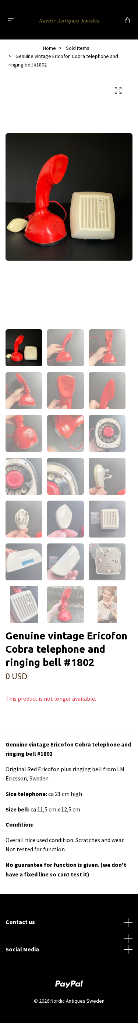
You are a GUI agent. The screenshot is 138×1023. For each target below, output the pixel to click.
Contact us (20, 922)
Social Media (22, 949)
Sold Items (77, 48)
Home (49, 48)
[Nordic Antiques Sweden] (69, 19)
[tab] (14, 724)
